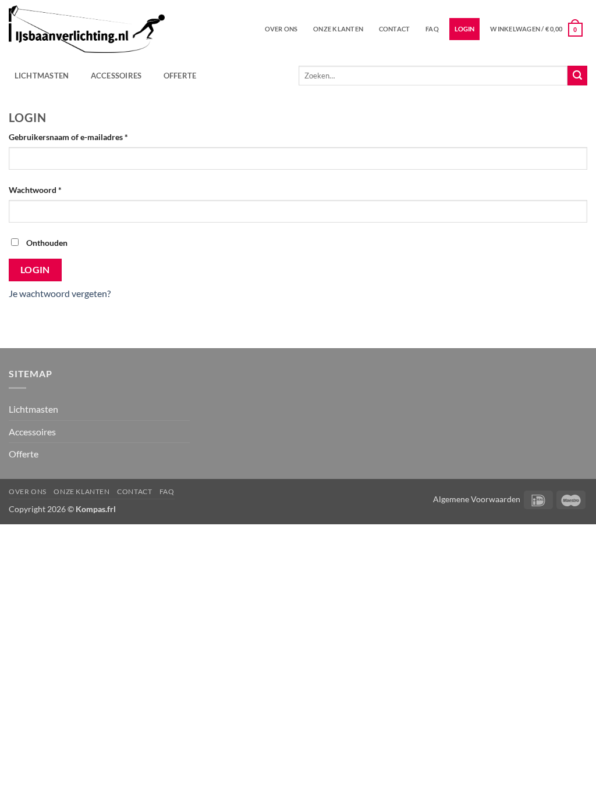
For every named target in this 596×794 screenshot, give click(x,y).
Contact (394, 29)
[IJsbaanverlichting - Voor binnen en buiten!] (87, 29)
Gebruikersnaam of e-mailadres (81, 136)
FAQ (432, 29)
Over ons (281, 29)
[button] (536, 29)
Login (35, 269)
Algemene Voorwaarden (476, 499)
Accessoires (116, 75)
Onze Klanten (338, 29)
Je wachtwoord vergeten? (60, 293)
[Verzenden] (577, 75)
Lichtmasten (42, 75)
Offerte (180, 75)
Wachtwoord (48, 189)
